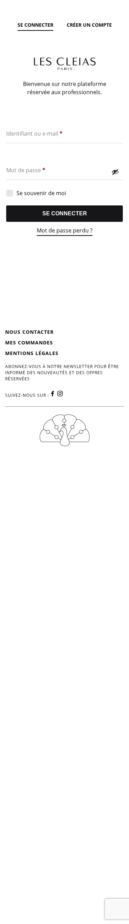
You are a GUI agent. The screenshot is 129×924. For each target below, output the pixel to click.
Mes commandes (29, 342)
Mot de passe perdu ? (65, 230)
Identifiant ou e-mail (34, 133)
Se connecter (64, 213)
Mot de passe (25, 170)
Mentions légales (31, 353)
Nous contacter (29, 332)
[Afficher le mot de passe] (115, 172)
